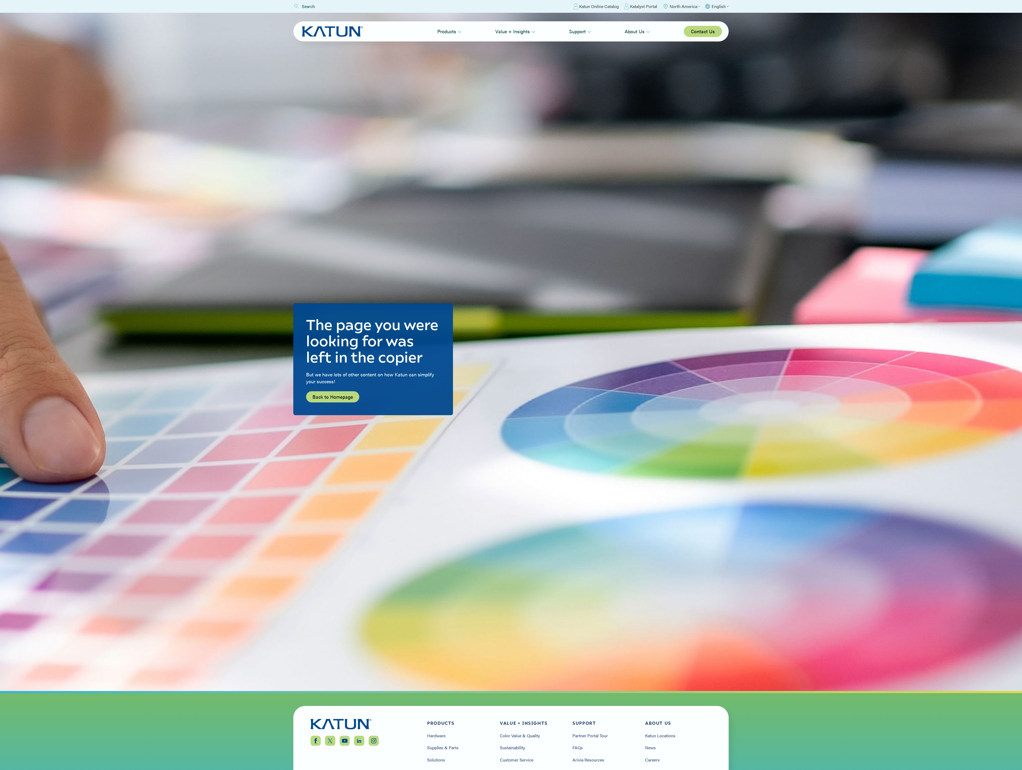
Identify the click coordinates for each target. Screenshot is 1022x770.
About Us (635, 31)
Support (577, 31)
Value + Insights (512, 31)
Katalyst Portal (643, 6)
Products (446, 31)
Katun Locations (660, 736)
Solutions (436, 760)
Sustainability (512, 748)
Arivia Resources (588, 760)
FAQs (577, 748)
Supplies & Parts (443, 748)
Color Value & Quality (520, 736)
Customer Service (516, 760)
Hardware (436, 736)
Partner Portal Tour (590, 736)
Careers (652, 760)
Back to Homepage (332, 396)
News (650, 748)
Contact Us (703, 31)
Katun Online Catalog (599, 6)
